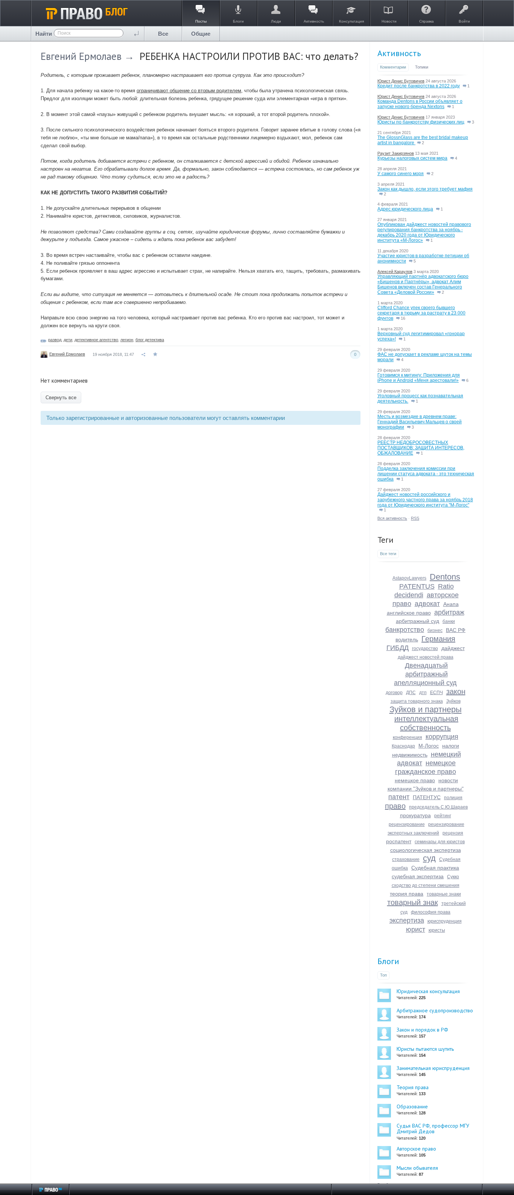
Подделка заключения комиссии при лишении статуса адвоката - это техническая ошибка (425, 474)
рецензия (453, 833)
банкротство (404, 629)
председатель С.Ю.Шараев (438, 807)
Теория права (413, 1087)
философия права (430, 912)
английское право (409, 613)
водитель (406, 639)
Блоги (388, 961)
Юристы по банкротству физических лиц (420, 122)
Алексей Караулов (394, 271)
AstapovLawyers (409, 578)
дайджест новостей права (425, 657)
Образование (412, 1106)
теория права (406, 894)
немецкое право (415, 780)
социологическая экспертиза (425, 850)
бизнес (435, 630)
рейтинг (442, 815)
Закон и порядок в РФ (422, 1029)
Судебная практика (435, 868)
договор (394, 692)
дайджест (453, 648)
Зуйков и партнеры (425, 709)
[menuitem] (163, 33)
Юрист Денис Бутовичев (400, 81)
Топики (421, 67)
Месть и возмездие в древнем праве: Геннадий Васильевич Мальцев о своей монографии (419, 422)
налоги (450, 746)
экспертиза (406, 920)
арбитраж (449, 612)
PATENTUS (417, 586)
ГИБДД (397, 648)
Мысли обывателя (417, 1167)
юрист (415, 929)
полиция (453, 797)
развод (54, 339)
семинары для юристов (440, 841)
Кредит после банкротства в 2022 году (418, 86)
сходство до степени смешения (425, 885)
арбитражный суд (417, 621)
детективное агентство (96, 339)
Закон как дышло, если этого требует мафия (425, 189)
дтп (423, 692)
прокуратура (415, 815)
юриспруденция (444, 921)
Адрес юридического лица (405, 209)
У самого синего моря (400, 173)
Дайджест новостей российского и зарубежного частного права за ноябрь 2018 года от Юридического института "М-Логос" (425, 500)
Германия (438, 639)
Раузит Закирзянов (395, 153)
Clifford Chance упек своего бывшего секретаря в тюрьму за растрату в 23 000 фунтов (421, 313)
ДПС (411, 692)
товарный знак (412, 902)
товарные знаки (444, 894)
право (395, 806)
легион (126, 339)
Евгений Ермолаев (81, 56)
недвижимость (409, 755)
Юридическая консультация (428, 991)
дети (68, 339)
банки (449, 621)
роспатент (398, 841)
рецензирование (407, 824)
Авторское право (416, 1148)
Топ (383, 975)
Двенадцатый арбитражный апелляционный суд (425, 674)
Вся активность (392, 518)
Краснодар (403, 746)
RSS (415, 518)
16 (402, 318)
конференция (407, 737)
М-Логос (428, 746)
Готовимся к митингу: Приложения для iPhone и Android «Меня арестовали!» (418, 377)
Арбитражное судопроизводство (435, 1010)
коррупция (442, 736)
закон (455, 691)
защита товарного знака (417, 701)
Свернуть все (61, 397)
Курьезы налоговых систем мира (412, 158)
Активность (399, 53)
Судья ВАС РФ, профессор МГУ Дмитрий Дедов (433, 1128)
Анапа (451, 604)
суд (429, 858)
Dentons (445, 576)
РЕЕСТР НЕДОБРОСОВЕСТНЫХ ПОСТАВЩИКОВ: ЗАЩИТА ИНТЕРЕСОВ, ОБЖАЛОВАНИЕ (420, 448)
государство (425, 648)
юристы (437, 930)
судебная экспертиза (418, 876)
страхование (406, 859)
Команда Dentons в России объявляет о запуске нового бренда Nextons (419, 104)
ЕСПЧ (436, 692)
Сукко (453, 876)
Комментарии (393, 67)
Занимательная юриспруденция (433, 1068)
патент (398, 797)
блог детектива (149, 339)
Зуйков (453, 701)
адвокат (427, 603)
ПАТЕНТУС (427, 797)
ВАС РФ (455, 630)
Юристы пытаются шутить (425, 1048)
